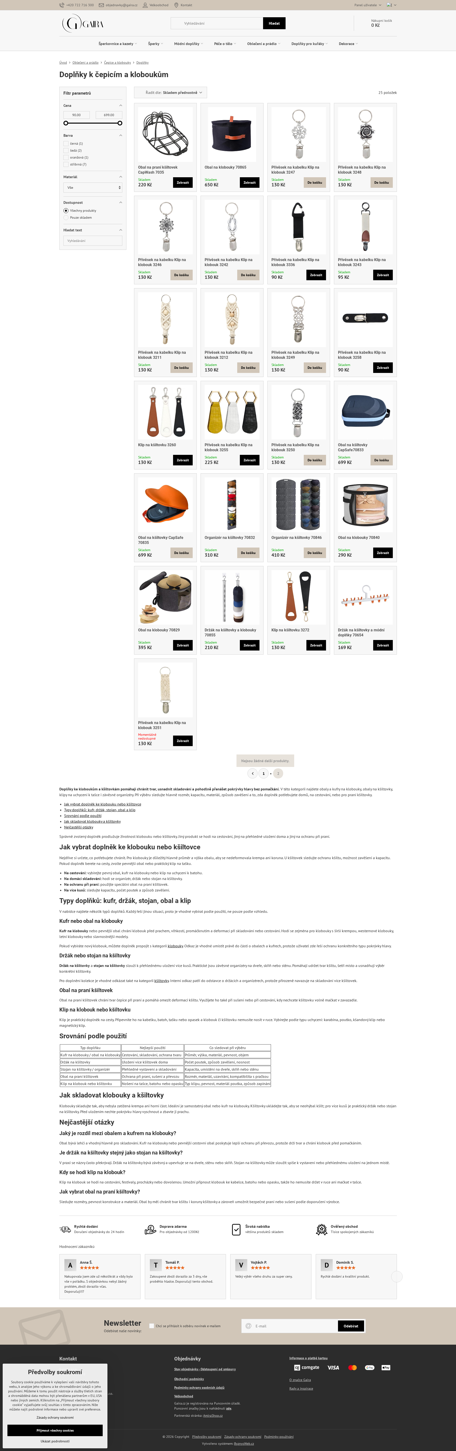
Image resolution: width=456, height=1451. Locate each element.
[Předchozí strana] (253, 773)
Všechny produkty (83, 210)
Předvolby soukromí (206, 1436)
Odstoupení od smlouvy (218, 1369)
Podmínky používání (279, 1436)
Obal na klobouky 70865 (225, 167)
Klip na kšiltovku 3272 (290, 630)
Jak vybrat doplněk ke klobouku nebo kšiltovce (102, 804)
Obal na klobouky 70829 (159, 630)
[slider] (65, 123)
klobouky (175, 945)
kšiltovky (161, 980)
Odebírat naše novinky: (122, 1330)
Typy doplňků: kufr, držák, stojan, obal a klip (99, 809)
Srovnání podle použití (82, 815)
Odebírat (351, 1326)
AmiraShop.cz (213, 1415)
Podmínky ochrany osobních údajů (199, 1387)
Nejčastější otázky (78, 827)
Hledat (274, 23)
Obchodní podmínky (189, 1379)
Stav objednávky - (187, 1369)
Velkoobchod (183, 1396)
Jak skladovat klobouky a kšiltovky (92, 821)
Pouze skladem (81, 217)
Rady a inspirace (301, 1388)
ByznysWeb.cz (244, 1443)
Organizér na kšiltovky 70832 (230, 537)
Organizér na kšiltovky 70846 (296, 537)
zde (228, 1408)
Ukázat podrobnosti (55, 1441)
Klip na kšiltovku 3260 (157, 445)
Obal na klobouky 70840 (359, 537)
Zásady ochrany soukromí (242, 1436)
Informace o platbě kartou (308, 1358)
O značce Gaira (300, 1380)
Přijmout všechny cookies (55, 1430)
